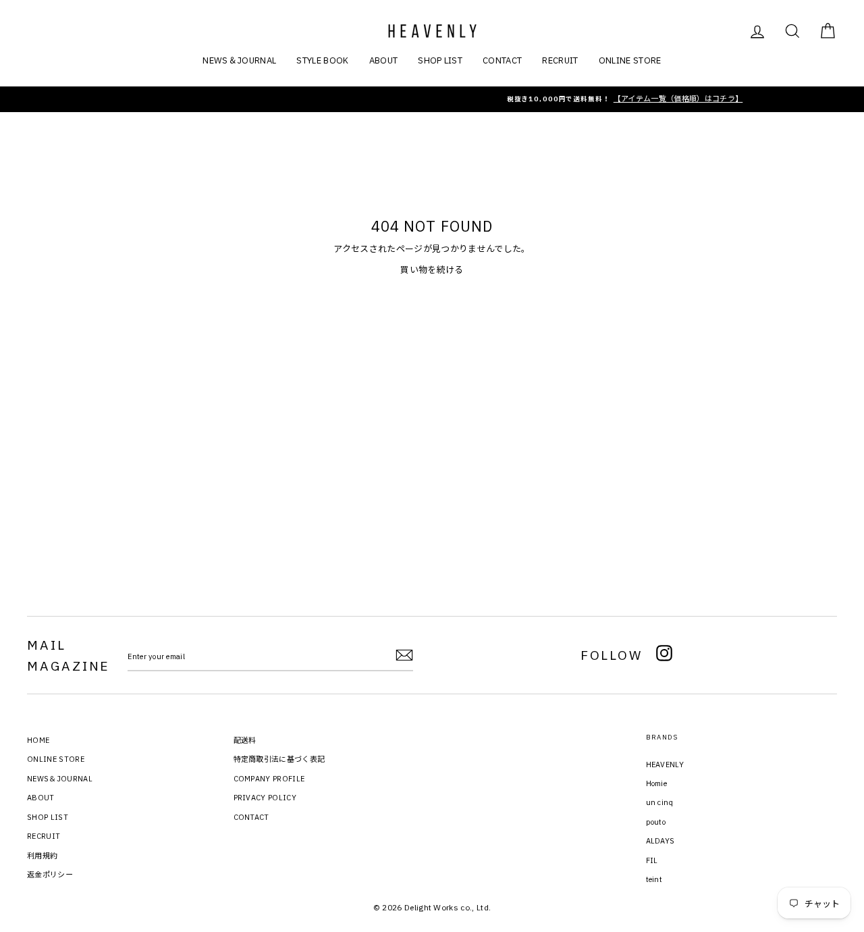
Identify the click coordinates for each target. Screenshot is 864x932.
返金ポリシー (50, 874)
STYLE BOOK (322, 60)
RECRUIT (560, 60)
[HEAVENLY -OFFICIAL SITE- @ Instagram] (664, 655)
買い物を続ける (431, 270)
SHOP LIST (440, 60)
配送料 (245, 740)
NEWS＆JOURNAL (239, 60)
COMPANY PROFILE (269, 778)
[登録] (404, 655)
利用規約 (42, 855)
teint (654, 879)
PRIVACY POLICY (265, 797)
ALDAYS (660, 841)
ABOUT (383, 60)
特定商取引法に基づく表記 (279, 759)
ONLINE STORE (630, 60)
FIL (652, 860)
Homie (657, 783)
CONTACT (502, 60)
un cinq (660, 802)
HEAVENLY (665, 764)
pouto (656, 822)
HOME (38, 740)
